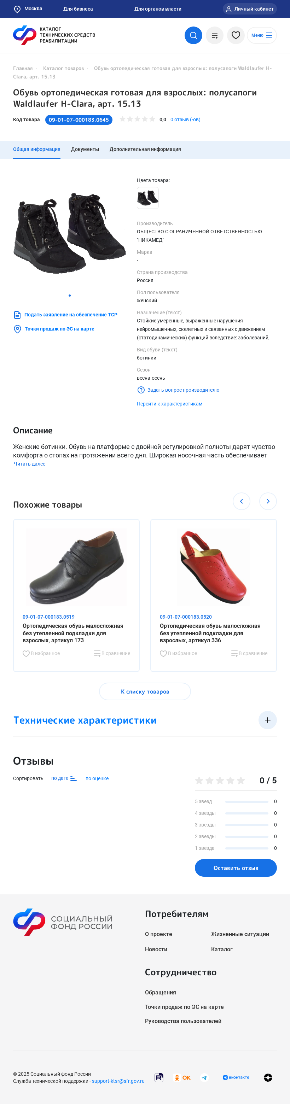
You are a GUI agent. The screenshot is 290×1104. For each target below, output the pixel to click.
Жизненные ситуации (240, 934)
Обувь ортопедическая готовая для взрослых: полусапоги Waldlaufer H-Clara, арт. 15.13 (135, 98)
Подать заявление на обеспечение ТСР (70, 314)
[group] (69, 233)
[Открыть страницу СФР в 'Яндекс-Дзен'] (268, 1077)
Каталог (222, 949)
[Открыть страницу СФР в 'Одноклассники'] (182, 1077)
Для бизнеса (78, 9)
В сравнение (115, 653)
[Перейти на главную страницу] (54, 35)
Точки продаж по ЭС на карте (59, 329)
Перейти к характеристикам (169, 404)
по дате (60, 778)
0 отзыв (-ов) (185, 119)
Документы (85, 149)
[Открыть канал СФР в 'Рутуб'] (159, 1077)
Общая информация (36, 149)
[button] (70, 295)
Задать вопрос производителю (183, 390)
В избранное (45, 653)
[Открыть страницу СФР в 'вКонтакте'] (236, 1077)
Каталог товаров (63, 68)
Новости (156, 949)
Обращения (160, 992)
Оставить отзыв (236, 868)
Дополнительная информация (145, 149)
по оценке (97, 778)
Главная (23, 68)
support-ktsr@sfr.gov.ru (118, 1081)
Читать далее (29, 464)
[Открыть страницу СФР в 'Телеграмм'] (204, 1077)
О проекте (158, 934)
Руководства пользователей (183, 1021)
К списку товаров (145, 691)
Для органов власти (157, 9)
